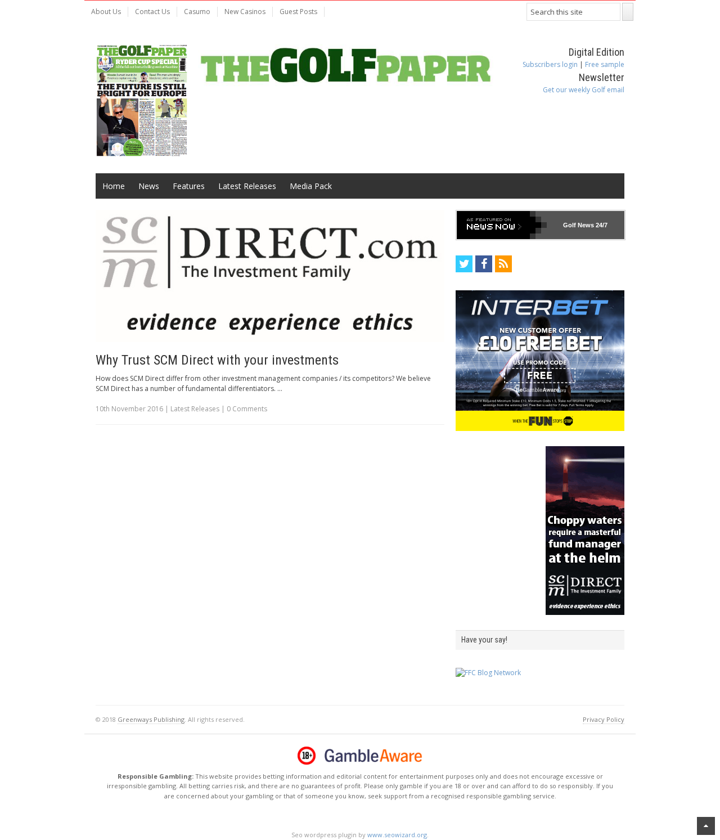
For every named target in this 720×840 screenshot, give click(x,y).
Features (189, 186)
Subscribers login (550, 64)
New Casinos (245, 11)
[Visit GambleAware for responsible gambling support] (373, 755)
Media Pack (311, 186)
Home (113, 186)
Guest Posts (298, 11)
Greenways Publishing (151, 719)
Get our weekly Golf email (583, 90)
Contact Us (152, 11)
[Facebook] (483, 263)
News (148, 186)
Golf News (578, 225)
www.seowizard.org (397, 834)
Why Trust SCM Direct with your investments (217, 360)
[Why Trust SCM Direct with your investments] (270, 276)
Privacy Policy (603, 719)
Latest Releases (247, 186)
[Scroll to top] (706, 826)
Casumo (197, 11)
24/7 (601, 225)
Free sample (604, 64)
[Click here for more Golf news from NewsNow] (502, 225)
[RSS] (503, 263)
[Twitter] (464, 263)
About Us (106, 11)
